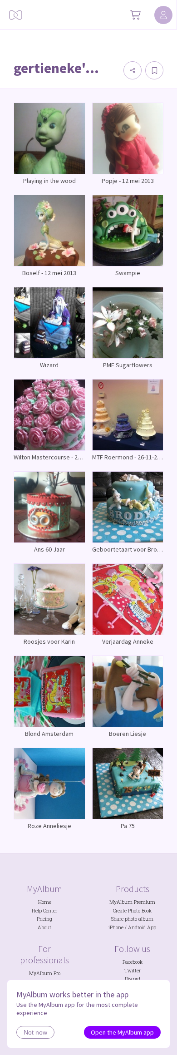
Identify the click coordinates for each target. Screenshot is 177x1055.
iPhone (115, 927)
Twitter (132, 970)
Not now (35, 1032)
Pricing (44, 919)
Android (137, 927)
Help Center (44, 910)
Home (44, 902)
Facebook (133, 962)
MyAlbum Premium (132, 902)
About (44, 927)
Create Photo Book (132, 910)
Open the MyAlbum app (122, 1032)
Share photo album (132, 919)
